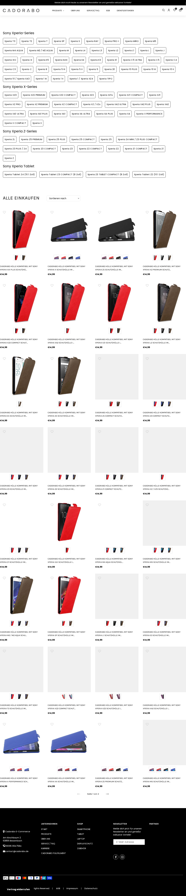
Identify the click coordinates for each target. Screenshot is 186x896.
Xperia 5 (93, 69)
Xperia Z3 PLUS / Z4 (16, 148)
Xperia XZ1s (106, 94)
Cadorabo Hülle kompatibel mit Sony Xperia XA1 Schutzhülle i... (66, 560)
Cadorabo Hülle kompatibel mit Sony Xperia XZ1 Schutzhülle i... (114, 341)
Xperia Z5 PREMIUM (31, 139)
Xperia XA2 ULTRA (116, 104)
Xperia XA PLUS (104, 113)
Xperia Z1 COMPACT (136, 148)
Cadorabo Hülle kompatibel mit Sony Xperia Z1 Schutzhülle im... (19, 560)
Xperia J (160, 50)
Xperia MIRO (132, 41)
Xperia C (27, 69)
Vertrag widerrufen (18, 889)
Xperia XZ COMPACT (65, 104)
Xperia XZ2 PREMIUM (34, 94)
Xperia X (37, 123)
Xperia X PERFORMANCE (149, 113)
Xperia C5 (153, 59)
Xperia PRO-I (112, 41)
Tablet (80, 834)
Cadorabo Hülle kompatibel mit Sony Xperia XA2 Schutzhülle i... (66, 341)
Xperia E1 (112, 59)
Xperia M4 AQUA (14, 50)
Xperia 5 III (59, 69)
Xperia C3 (10, 69)
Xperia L (144, 50)
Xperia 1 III (41, 78)
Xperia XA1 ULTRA (14, 113)
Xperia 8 (42, 69)
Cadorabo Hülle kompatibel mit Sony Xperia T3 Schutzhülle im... (19, 707)
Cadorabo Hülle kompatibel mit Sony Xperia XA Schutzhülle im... (66, 780)
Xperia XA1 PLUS (39, 113)
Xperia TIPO (105, 78)
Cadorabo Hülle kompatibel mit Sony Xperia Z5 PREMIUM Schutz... (114, 780)
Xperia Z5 (106, 139)
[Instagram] (122, 856)
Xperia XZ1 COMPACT (131, 94)
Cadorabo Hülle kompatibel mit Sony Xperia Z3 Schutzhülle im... (19, 487)
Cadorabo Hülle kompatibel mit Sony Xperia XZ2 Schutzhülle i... (114, 707)
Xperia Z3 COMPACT (44, 148)
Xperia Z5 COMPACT (83, 139)
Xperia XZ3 (11, 94)
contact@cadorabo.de (16, 851)
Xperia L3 (97, 50)
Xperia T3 (10, 41)
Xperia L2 (113, 50)
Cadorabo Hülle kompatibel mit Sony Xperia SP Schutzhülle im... (66, 634)
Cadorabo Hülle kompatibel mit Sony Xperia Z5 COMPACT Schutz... (114, 414)
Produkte (46, 834)
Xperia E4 (79, 59)
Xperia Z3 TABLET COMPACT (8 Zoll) (107, 174)
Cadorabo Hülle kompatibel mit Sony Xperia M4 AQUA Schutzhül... (114, 560)
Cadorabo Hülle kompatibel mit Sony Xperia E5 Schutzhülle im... (19, 414)
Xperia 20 (109, 69)
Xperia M (64, 50)
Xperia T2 (26, 41)
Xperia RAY (92, 41)
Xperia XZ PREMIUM (37, 104)
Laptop (81, 838)
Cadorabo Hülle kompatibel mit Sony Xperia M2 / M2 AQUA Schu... (19, 634)
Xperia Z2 (113, 148)
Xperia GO (10, 59)
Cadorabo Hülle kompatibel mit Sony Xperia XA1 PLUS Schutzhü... (19, 268)
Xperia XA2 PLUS (141, 104)
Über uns (45, 838)
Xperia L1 (129, 50)
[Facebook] (115, 856)
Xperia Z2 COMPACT (90, 148)
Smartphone (83, 829)
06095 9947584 (13, 845)
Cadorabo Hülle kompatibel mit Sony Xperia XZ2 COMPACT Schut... (19, 341)
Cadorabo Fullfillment (53, 853)
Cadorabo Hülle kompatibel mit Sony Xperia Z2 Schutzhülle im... (66, 487)
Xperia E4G (61, 59)
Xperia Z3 (67, 148)
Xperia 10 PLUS (129, 69)
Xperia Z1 (158, 148)
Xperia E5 (43, 59)
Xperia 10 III (149, 69)
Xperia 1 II (58, 78)
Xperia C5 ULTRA (132, 59)
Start (44, 829)
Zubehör (81, 848)
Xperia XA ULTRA (81, 113)
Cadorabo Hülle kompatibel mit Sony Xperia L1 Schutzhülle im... (114, 634)
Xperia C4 (171, 59)
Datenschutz (91, 888)
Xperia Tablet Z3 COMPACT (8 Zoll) (61, 174)
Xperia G (27, 59)
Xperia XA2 (163, 104)
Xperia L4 (80, 50)
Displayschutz (85, 843)
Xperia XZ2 (88, 94)
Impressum (73, 888)
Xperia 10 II (168, 69)
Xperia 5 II (77, 69)
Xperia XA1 (60, 113)
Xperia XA (124, 113)
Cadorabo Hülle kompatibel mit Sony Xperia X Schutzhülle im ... (66, 268)
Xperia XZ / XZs (91, 104)
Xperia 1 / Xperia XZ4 (81, 78)
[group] (21, 229)
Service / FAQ (48, 843)
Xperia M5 (150, 41)
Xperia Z (9, 158)
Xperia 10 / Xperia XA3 (17, 78)
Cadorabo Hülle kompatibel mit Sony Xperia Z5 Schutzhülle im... (114, 268)
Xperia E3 (95, 59)
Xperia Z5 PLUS (56, 139)
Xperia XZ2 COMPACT (63, 94)
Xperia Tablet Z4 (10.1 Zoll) (20, 174)
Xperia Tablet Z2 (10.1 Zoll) (149, 174)
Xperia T (43, 41)
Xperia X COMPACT (15, 123)
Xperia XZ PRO (13, 104)
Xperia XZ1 (155, 94)
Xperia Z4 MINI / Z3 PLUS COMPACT (137, 139)
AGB (58, 888)
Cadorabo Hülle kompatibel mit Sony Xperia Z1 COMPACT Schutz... (114, 487)
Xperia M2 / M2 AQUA (41, 50)
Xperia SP (59, 41)
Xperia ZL (10, 139)
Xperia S (75, 41)
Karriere (45, 848)
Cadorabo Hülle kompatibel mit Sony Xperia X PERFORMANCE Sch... (19, 780)
